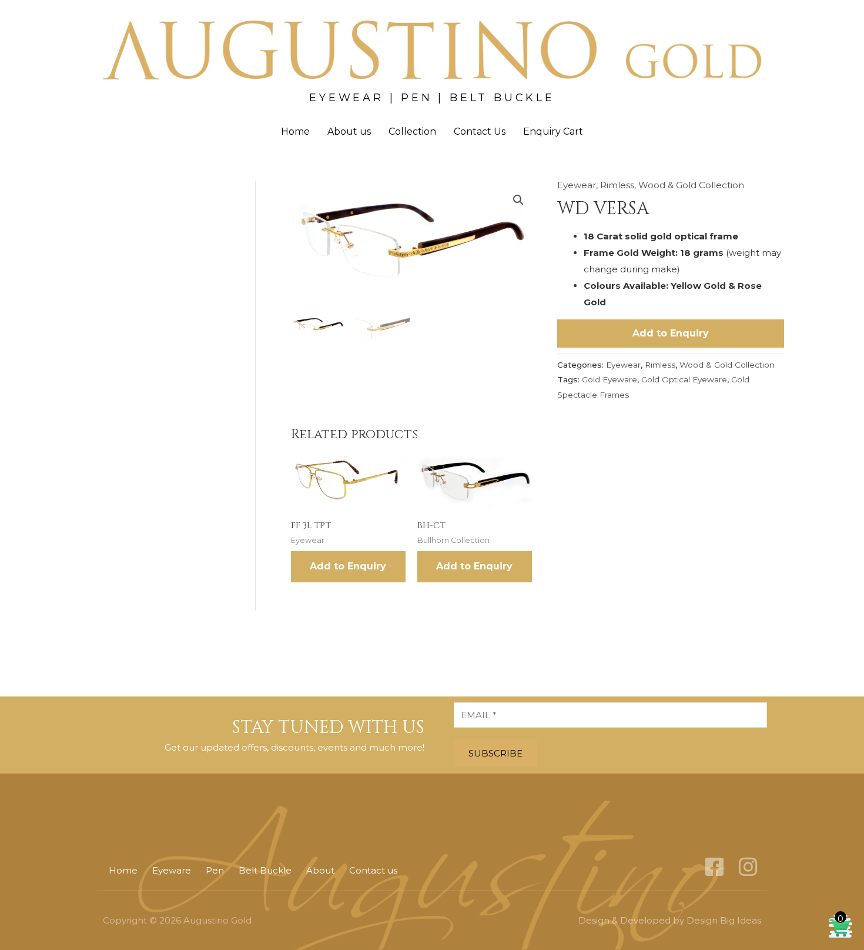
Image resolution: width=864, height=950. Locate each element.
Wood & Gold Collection (691, 185)
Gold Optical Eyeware (684, 379)
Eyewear (576, 185)
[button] (518, 200)
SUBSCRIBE (495, 753)
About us (349, 131)
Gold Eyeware (609, 379)
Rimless (617, 185)
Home (295, 131)
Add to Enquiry (670, 333)
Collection (412, 131)
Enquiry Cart (553, 131)
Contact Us (479, 131)
